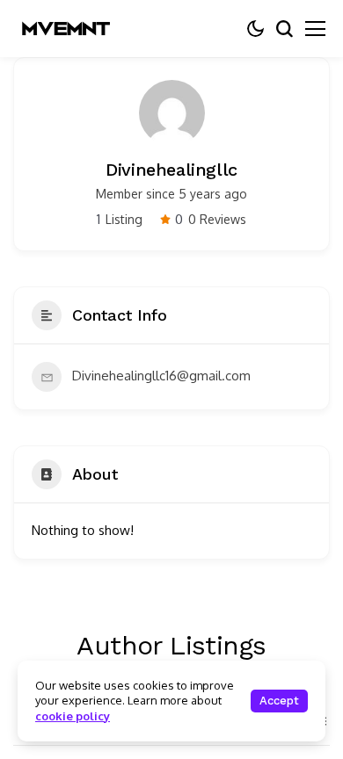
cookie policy (72, 716)
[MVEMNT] (66, 29)
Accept (279, 700)
